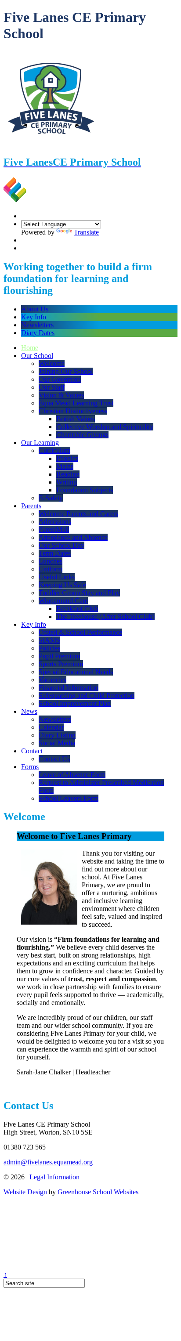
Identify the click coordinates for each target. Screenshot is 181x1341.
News (29, 711)
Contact (32, 751)
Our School (37, 355)
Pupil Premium (59, 656)
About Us (34, 309)
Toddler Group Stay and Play (79, 592)
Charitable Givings (82, 434)
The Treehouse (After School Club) (105, 616)
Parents (31, 506)
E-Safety (51, 498)
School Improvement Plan (75, 703)
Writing (66, 482)
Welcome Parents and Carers (78, 513)
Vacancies (52, 679)
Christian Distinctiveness (73, 411)
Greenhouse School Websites (98, 1192)
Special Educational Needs (76, 672)
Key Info (33, 317)
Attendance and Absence (73, 537)
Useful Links (57, 577)
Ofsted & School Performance (80, 632)
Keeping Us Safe (62, 585)
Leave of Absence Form (72, 774)
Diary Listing (57, 735)
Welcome (52, 363)
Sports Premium (61, 664)
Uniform (50, 569)
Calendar (51, 727)
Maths (64, 466)
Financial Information (68, 687)
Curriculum (54, 450)
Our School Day (61, 545)
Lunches (50, 561)
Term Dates (55, 553)
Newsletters (37, 325)
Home (29, 347)
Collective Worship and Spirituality (104, 426)
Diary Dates (37, 332)
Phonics (67, 458)
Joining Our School (66, 371)
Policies (49, 648)
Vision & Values (61, 395)
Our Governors (60, 379)
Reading (68, 474)
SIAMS (49, 640)
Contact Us (54, 759)
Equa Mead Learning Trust (76, 403)
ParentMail (54, 529)
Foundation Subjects (84, 490)
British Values (75, 419)
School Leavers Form (68, 798)
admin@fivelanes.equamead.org (48, 1162)
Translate (86, 232)
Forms (30, 766)
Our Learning (40, 442)
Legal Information (54, 1177)
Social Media (57, 743)
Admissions (55, 521)
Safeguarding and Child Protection (86, 695)
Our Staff (52, 387)
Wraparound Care (63, 600)
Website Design (25, 1192)
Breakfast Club (77, 608)
